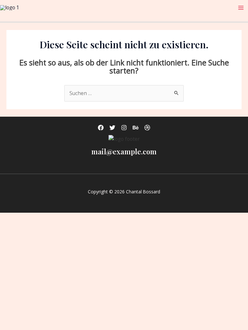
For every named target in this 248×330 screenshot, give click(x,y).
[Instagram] (124, 128)
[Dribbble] (147, 128)
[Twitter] (112, 128)
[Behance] (136, 128)
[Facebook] (101, 128)
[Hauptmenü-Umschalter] (241, 8)
